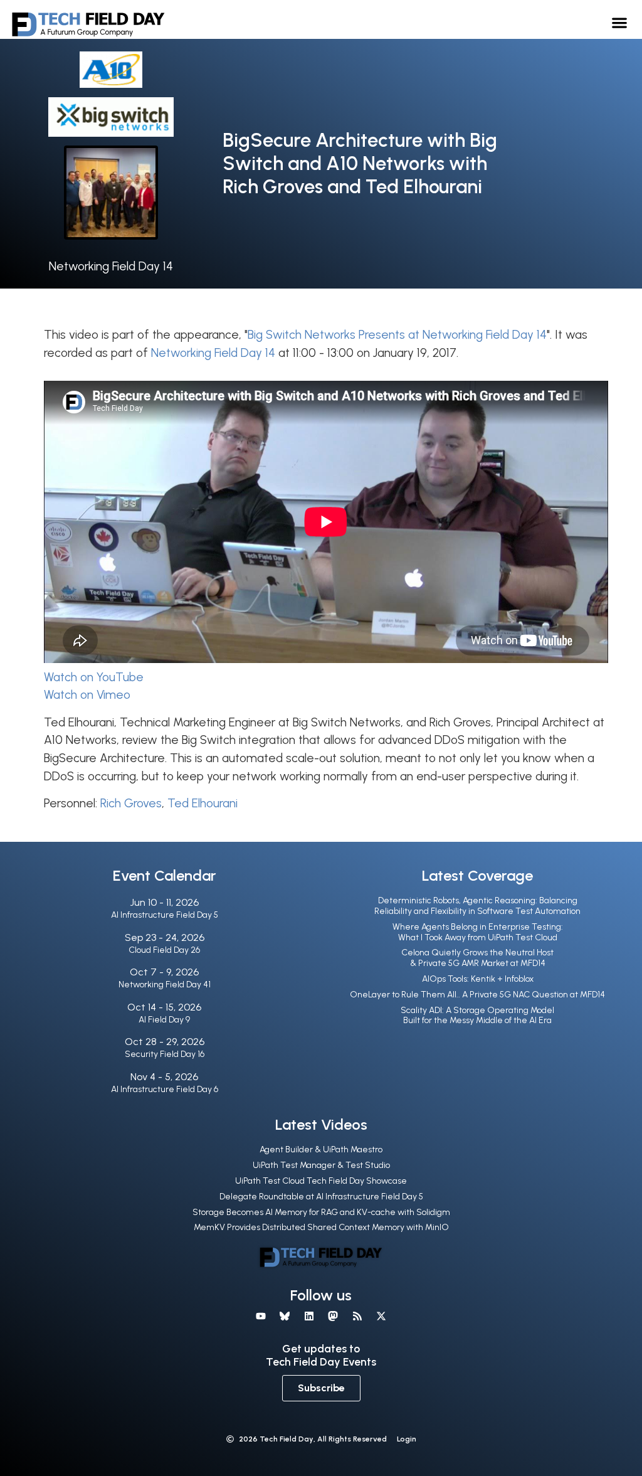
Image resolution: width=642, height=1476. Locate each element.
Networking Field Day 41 (164, 984)
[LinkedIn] (309, 1316)
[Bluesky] (285, 1316)
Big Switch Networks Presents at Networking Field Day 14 (397, 334)
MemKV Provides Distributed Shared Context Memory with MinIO (321, 1227)
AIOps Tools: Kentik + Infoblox (478, 979)
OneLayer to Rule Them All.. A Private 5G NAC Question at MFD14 (477, 994)
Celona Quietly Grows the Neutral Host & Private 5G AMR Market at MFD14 (477, 958)
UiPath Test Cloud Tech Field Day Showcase (321, 1181)
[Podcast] (357, 1316)
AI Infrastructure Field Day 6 (164, 1089)
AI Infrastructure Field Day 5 (164, 915)
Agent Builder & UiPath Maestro (321, 1149)
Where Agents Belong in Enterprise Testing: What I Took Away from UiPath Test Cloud (477, 932)
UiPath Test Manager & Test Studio (321, 1165)
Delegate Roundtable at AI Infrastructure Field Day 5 (321, 1196)
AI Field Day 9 (164, 1019)
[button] (620, 22)
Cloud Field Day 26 (164, 950)
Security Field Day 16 (164, 1054)
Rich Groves (131, 803)
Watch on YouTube (94, 677)
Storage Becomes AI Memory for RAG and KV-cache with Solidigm (321, 1212)
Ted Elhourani (202, 803)
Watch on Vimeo (87, 695)
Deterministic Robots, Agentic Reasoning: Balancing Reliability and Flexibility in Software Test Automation (477, 905)
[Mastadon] (333, 1316)
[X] (381, 1316)
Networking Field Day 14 (111, 266)
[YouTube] (261, 1316)
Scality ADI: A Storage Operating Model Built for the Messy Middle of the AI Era (477, 1015)
